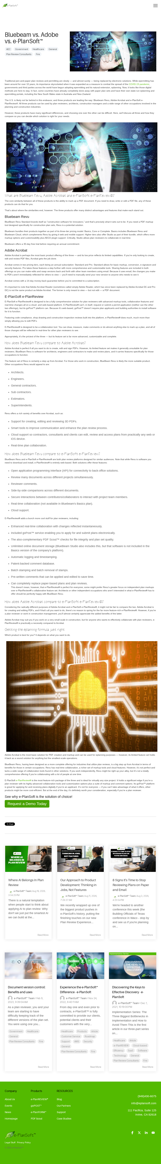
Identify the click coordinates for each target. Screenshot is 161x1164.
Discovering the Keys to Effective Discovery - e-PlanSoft (128, 992)
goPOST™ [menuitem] (36, 1105)
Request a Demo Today (27, 804)
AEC (8, 49)
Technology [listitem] (120, 1055)
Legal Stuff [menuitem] (10, 1142)
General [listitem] (13, 1036)
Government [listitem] (15, 1031)
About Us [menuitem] (10, 1099)
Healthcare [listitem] (32, 1031)
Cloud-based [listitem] (140, 1045)
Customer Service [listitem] (70, 1036)
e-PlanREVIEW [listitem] (121, 1045)
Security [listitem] (88, 1041)
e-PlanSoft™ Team (22, 891)
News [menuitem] (8, 1112)
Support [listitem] (65, 1041)
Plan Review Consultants (18, 54)
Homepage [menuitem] (11, 1118)
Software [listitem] (142, 1050)
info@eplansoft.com (143, 1103)
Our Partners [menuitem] (64, 1105)
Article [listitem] (94, 1031)
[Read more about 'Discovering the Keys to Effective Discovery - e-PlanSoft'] (132, 965)
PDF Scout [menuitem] (36, 1118)
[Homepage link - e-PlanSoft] (20, 1137)
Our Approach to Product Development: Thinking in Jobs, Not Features (78, 885)
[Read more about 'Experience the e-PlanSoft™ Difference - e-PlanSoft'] (80, 965)
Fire (38, 54)
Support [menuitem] (61, 1112)
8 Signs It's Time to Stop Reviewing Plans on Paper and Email (131, 885)
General (53, 49)
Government (21, 49)
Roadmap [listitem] (90, 1036)
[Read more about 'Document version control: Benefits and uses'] (28, 965)
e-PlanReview (23, 780)
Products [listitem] (82, 1031)
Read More (43, 935)
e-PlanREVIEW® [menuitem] (39, 1099)
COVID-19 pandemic (139, 84)
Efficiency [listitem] (118, 1050)
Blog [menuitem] (59, 1099)
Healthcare (38, 49)
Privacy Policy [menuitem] (24, 1142)
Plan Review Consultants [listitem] (22, 1041)
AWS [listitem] (76, 1041)
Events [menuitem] (8, 1105)
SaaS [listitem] (130, 1050)
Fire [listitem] (41, 1041)
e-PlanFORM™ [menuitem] (38, 1112)
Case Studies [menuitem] (64, 1118)
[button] (132, 1133)
